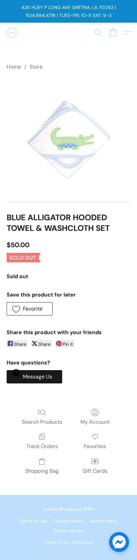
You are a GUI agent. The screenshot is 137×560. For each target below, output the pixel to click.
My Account (95, 421)
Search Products (42, 421)
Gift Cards (94, 470)
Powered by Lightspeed (68, 542)
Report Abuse (68, 531)
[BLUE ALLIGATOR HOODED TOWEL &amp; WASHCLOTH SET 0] (68, 140)
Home (14, 66)
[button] (12, 33)
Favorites (95, 446)
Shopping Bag (42, 470)
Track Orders (42, 446)
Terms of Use (33, 521)
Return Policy (104, 521)
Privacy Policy (68, 521)
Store (36, 66)
